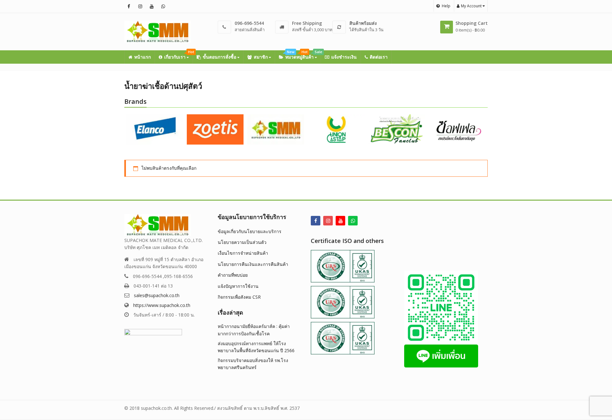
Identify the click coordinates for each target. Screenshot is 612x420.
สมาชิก (261, 57)
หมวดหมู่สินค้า (303, 55)
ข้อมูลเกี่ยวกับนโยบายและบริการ (249, 231)
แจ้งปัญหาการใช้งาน (238, 286)
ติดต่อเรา (379, 57)
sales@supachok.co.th (156, 295)
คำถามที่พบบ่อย (233, 275)
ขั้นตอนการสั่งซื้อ (220, 57)
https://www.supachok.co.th (161, 305)
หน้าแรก (142, 57)
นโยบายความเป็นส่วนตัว (242, 242)
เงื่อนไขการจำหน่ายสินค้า (243, 253)
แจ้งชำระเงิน (344, 57)
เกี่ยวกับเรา (178, 55)
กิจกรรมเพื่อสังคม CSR (239, 297)
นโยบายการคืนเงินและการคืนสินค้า (253, 264)
